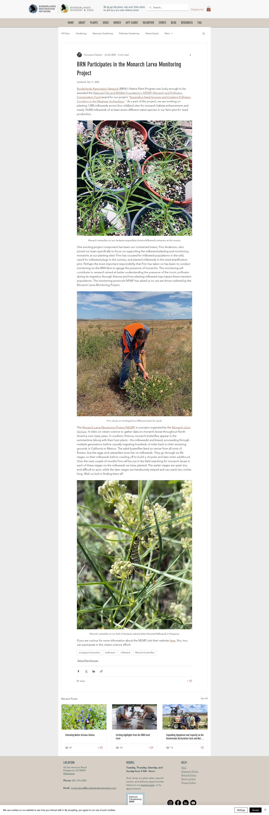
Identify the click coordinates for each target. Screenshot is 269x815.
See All (204, 698)
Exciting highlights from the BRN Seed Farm (133, 736)
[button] (208, 8)
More (167, 33)
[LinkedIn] (186, 803)
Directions (69, 773)
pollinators (110, 652)
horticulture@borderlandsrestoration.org (93, 787)
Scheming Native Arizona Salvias (80, 735)
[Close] (265, 810)
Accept (255, 810)
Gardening (81, 33)
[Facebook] (178, 803)
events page (147, 784)
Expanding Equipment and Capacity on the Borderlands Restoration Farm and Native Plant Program (185, 736)
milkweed (125, 652)
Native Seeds (152, 33)
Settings (241, 810)
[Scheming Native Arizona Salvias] (83, 717)
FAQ (183, 767)
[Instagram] (170, 803)
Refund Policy (188, 775)
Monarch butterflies (144, 652)
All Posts (65, 33)
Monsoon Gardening (103, 33)
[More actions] (190, 55)
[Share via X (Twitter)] (86, 671)
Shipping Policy (189, 771)
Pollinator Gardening (129, 33)
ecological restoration (89, 652)
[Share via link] (101, 671)
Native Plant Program (88, 660)
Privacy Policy (188, 782)
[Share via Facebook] (78, 671)
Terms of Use (188, 778)
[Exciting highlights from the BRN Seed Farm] (134, 717)
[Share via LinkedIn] (93, 671)
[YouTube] (193, 803)
